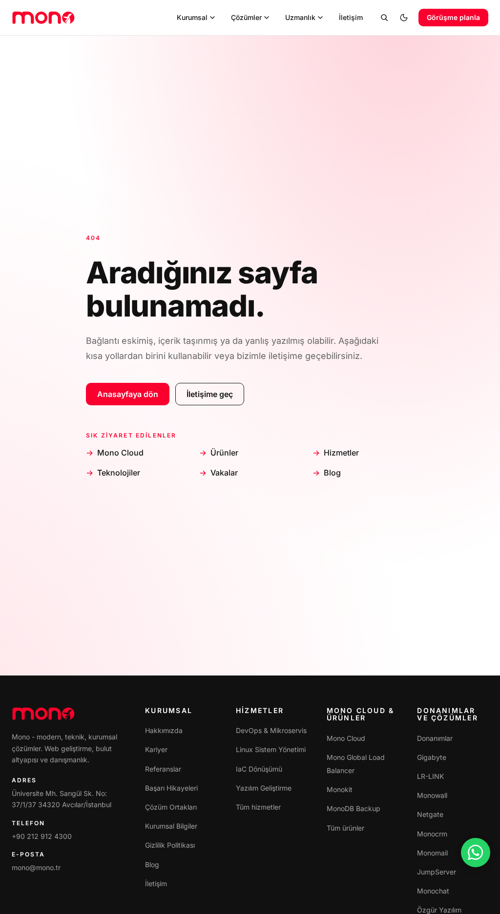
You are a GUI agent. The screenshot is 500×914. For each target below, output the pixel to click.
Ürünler (224, 452)
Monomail (432, 853)
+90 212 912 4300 (42, 836)
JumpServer (436, 872)
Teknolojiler (118, 472)
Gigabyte (431, 757)
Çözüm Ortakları (171, 807)
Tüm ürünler (345, 828)
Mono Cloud (120, 452)
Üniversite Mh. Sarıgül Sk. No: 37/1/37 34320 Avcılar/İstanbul (61, 799)
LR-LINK (430, 776)
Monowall (432, 795)
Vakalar (224, 472)
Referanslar (163, 769)
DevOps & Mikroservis (271, 730)
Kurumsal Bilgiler (171, 826)
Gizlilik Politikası (170, 845)
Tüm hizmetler (258, 807)
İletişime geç (210, 394)
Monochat (433, 891)
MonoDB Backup (353, 808)
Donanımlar (435, 738)
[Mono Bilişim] (43, 17)
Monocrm (432, 834)
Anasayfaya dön (127, 394)
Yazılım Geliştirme (264, 788)
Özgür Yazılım (439, 910)
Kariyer (156, 749)
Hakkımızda (164, 730)
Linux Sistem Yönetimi (271, 749)
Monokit (340, 789)
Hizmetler (341, 452)
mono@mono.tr (36, 867)
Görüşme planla (453, 17)
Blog (332, 472)
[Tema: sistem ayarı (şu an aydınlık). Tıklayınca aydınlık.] (404, 17)
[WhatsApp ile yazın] (475, 852)
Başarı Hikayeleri (171, 788)
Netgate (430, 814)
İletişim (156, 883)
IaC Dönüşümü (259, 769)
